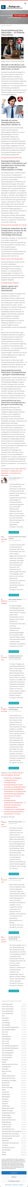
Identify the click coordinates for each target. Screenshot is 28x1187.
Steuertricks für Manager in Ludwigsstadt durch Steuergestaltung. (13, 780)
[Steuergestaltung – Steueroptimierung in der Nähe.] (12, 7)
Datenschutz (15, 1184)
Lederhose (14, 1140)
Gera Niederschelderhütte (14, 1027)
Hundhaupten (14, 1066)
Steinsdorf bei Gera (14, 1147)
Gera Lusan (14, 1041)
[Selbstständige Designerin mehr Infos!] (4, 602)
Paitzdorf (14, 1103)
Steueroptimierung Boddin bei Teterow (14, 225)
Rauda (14, 1154)
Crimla (14, 1073)
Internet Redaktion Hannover (10, 775)
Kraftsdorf (14, 1101)
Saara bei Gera (14, 1071)
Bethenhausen (14, 1122)
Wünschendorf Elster (14, 1076)
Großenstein (14, 1094)
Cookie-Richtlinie (8, 1184)
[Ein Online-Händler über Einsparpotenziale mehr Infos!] (4, 939)
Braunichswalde (14, 1138)
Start (2, 25)
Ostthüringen (14, 1115)
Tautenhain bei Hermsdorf (14, 1134)
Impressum (21, 1184)
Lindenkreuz (14, 1106)
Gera (14, 1016)
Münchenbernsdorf (14, 1108)
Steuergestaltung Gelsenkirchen (11, 157)
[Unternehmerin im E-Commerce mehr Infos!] (4, 880)
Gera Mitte (14, 1018)
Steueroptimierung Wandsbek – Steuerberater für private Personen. (14, 796)
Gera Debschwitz (13, 480)
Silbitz (14, 1090)
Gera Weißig (14, 1023)
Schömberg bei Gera (14, 1113)
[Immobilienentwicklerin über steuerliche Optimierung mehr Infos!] (4, 658)
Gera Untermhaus (14, 1006)
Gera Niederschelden (14, 1029)
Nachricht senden (14, 532)
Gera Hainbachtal (14, 1011)
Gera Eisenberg (14, 1055)
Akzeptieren (14, 1173)
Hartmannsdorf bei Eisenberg (14, 1131)
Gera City (14, 1032)
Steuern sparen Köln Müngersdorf (12, 259)
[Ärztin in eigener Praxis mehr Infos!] (4, 480)
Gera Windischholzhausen (14, 1046)
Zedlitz (14, 1062)
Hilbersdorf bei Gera (14, 1078)
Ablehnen (14, 1177)
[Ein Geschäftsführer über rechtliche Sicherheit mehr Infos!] (4, 539)
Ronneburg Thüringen (14, 1080)
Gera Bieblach (14, 1036)
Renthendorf (14, 1097)
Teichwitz (14, 1145)
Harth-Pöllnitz (14, 1127)
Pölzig (14, 1152)
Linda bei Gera (14, 1124)
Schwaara (14, 1060)
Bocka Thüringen (14, 1087)
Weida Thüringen (14, 1110)
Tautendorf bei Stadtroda (14, 1143)
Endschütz (14, 1099)
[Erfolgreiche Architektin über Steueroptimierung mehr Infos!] (4, 710)
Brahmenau (14, 1085)
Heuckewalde (14, 1150)
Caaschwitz (14, 1092)
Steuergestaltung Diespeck (10, 283)
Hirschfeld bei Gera (14, 1129)
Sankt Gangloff (14, 1117)
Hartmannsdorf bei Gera (14, 1064)
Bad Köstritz (14, 1083)
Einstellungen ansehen (14, 1181)
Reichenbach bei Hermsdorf (14, 1136)
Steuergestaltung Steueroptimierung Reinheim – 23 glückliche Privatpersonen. (15, 802)
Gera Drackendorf (14, 1050)
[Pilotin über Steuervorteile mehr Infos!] (4, 824)
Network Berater (17, 773)
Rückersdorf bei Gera (14, 1120)
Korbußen (14, 1069)
